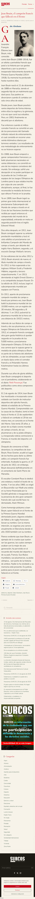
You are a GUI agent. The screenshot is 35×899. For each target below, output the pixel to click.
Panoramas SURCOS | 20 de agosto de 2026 (17, 682)
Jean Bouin (26, 593)
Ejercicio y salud (8, 801)
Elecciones (7, 803)
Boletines (7, 778)
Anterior (5, 600)
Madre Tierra (7, 815)
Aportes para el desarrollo (11, 772)
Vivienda (6, 844)
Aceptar (18, 886)
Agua (5, 760)
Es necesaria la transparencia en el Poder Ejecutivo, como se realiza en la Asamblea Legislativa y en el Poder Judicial (16, 691)
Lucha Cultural (8, 812)
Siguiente (29, 600)
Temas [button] (30, 4)
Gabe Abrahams (17, 593)
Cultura (6, 789)
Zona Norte (7, 846)
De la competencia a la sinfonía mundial (16, 650)
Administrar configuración (17, 894)
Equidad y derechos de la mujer (13, 806)
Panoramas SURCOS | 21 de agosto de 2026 (17, 674)
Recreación (7, 826)
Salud (5, 829)
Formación (7, 809)
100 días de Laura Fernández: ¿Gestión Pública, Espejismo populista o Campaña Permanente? (16, 655)
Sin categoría (7, 835)
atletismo (4, 593)
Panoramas (7, 821)
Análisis (23, 20)
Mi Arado (6, 818)
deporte (10, 593)
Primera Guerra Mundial (8, 595)
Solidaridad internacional (11, 838)
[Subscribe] (32, 867)
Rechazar (17, 890)
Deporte (6, 792)
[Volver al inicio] (5, 4)
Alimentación (8, 766)
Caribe (6, 780)
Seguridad (7, 832)
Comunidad (7, 783)
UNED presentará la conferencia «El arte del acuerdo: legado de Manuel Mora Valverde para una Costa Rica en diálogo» (17, 641)
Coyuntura (7, 786)
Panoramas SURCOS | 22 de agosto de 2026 (17, 636)
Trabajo (6, 841)
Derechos (6, 795)
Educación (7, 798)
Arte (5, 775)
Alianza (6, 763)
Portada (24, 4)
